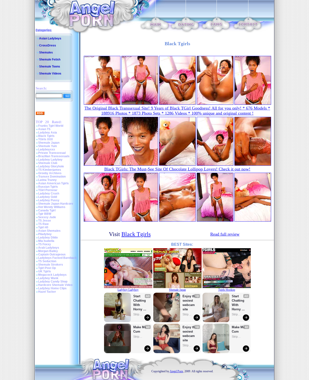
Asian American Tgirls (53, 183)
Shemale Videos (50, 73)
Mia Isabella (46, 241)
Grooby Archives (50, 173)
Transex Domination (52, 176)
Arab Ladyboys (48, 247)
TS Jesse (44, 220)
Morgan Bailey (48, 251)
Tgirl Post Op (47, 268)
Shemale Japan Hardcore (55, 203)
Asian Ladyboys (50, 38)
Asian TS (44, 129)
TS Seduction (47, 261)
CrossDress (47, 45)
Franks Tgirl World (50, 125)
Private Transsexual (52, 153)
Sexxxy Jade (47, 217)
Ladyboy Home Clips (52, 288)
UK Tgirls (44, 271)
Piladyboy (45, 234)
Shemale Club (47, 163)
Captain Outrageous (52, 254)
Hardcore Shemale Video (55, 285)
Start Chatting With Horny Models (140, 303)
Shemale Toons (49, 66)
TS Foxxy (44, 244)
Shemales (46, 52)
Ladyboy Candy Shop (52, 281)
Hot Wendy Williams (51, 207)
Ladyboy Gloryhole (51, 166)
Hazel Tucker (47, 291)
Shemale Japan (48, 142)
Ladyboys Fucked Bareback (57, 258)
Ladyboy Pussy (48, 200)
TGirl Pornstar (47, 190)
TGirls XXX (45, 139)
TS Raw (43, 224)
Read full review (224, 234)
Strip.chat (138, 314)
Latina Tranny (47, 180)
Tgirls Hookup (226, 289)
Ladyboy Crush (48, 193)
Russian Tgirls (48, 186)
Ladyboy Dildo (48, 237)
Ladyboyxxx (46, 149)
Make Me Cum (140, 329)
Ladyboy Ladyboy (50, 159)
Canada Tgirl (47, 210)
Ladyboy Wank (48, 278)
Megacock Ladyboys (52, 274)
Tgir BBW (44, 214)
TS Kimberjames (49, 169)
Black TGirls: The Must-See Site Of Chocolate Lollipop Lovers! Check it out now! (177, 169)
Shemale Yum (47, 146)
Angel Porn (176, 371)
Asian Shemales (49, 230)
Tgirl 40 (43, 227)
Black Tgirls (46, 136)
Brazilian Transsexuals (54, 156)
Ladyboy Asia (47, 132)
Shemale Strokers (50, 264)
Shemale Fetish (49, 59)
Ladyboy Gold (47, 197)
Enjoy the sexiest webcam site (190, 302)
